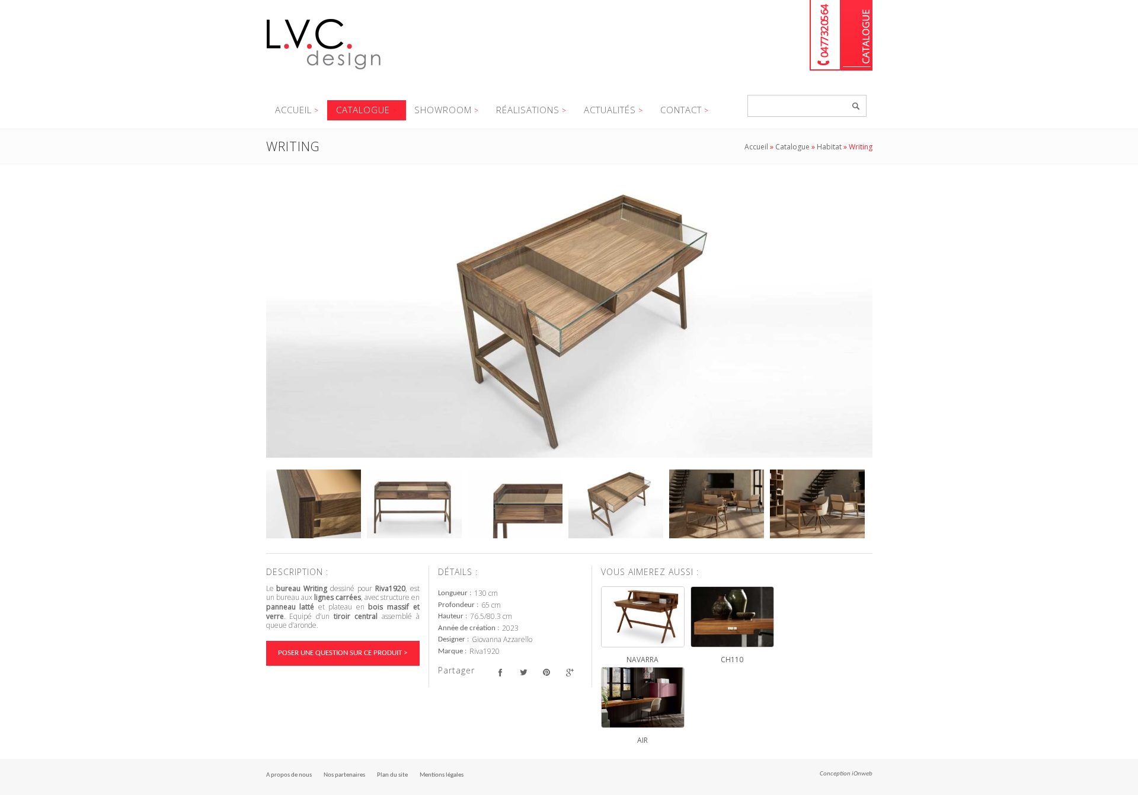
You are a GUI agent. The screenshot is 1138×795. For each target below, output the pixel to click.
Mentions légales (441, 775)
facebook (500, 672)
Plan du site (392, 775)
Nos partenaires (344, 775)
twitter (523, 672)
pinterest (547, 672)
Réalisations (528, 110)
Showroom (443, 110)
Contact (681, 110)
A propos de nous (289, 775)
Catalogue (856, 35)
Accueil (293, 110)
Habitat (829, 147)
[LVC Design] (324, 70)
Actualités (610, 110)
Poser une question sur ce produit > (342, 653)
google (570, 672)
